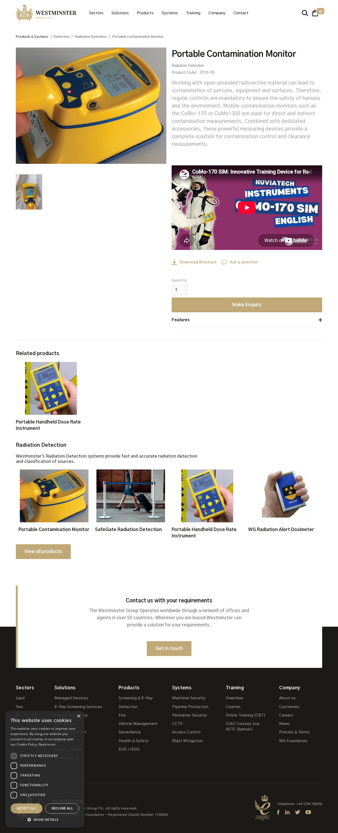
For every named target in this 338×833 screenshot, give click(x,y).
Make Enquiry (246, 305)
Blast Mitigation (187, 741)
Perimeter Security (189, 715)
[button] (96, 13)
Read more (47, 744)
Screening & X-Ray (136, 698)
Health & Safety (133, 741)
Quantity (179, 280)
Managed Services (71, 698)
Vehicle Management (138, 724)
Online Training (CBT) (246, 715)
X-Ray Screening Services (78, 707)
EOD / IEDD (129, 749)
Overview (234, 698)
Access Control (186, 732)
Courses (233, 707)
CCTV (177, 724)
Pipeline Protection (190, 707)
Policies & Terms (294, 732)
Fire (122, 715)
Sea (19, 707)
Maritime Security (188, 698)
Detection (128, 707)
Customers (289, 707)
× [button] (79, 716)
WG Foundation (293, 741)
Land (20, 698)
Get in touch (169, 648)
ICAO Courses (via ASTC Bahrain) (242, 726)
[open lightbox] (91, 106)
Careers (286, 715)
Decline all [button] (62, 808)
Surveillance (130, 732)
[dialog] (44, 769)
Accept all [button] (26, 808)
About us (287, 698)
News (284, 724)
